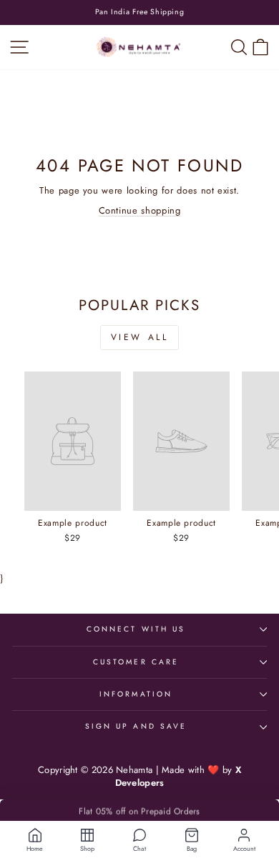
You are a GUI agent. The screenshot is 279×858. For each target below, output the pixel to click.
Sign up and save (136, 726)
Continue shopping (140, 210)
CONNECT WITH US (136, 629)
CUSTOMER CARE (136, 662)
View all (140, 337)
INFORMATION (135, 694)
